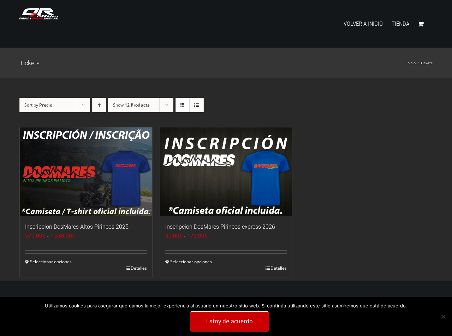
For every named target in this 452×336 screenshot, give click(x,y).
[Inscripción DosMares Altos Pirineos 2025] (86, 171)
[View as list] (196, 105)
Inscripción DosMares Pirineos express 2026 (220, 226)
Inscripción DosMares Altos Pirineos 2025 (77, 226)
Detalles (139, 268)
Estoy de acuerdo (229, 321)
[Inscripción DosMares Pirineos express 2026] (226, 171)
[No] (443, 316)
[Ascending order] (99, 105)
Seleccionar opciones (51, 262)
